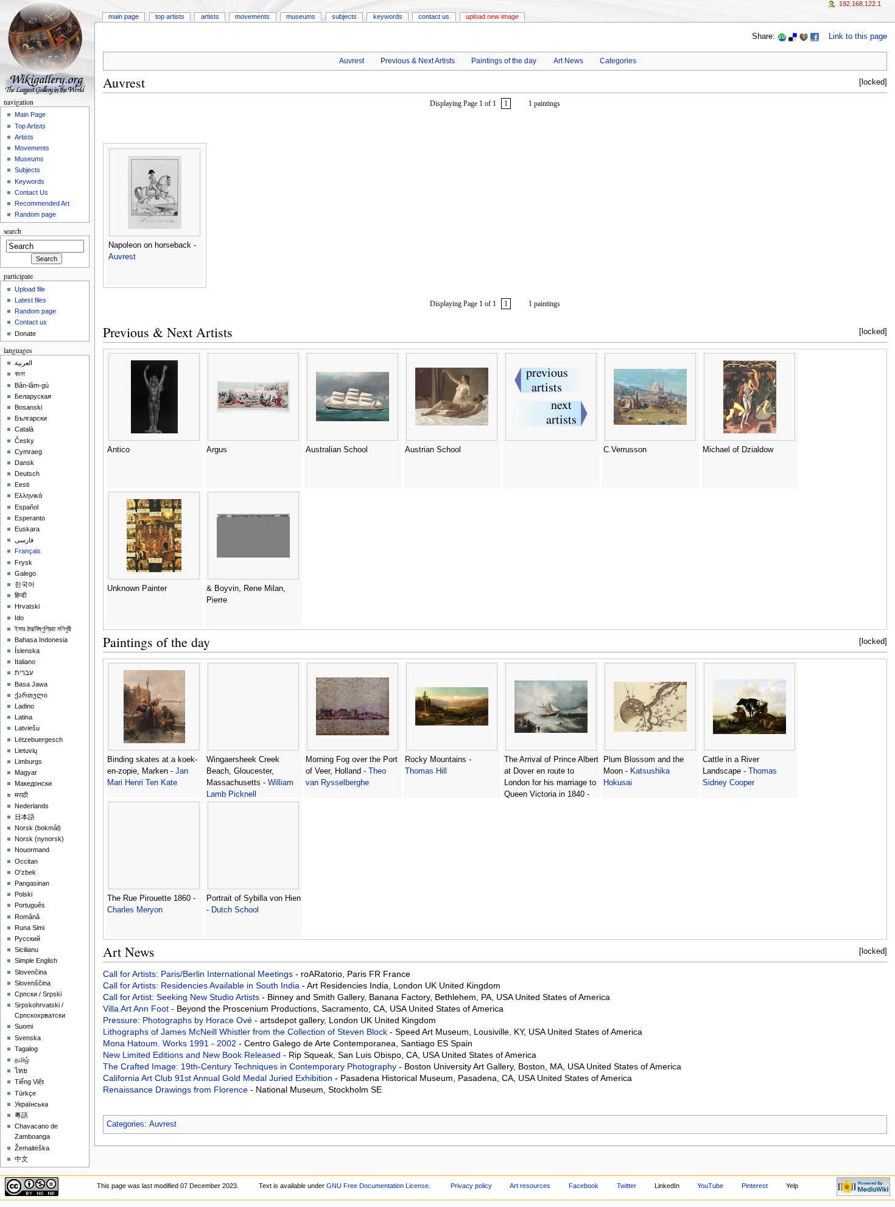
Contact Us (433, 16)
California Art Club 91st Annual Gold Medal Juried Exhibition (219, 1078)
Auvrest (351, 61)
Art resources (530, 1185)
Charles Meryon (135, 910)
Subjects (344, 16)
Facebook (583, 1185)
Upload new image (492, 16)
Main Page (123, 16)
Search (12, 231)
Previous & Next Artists (418, 61)
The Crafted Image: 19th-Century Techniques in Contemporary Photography (251, 1066)
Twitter (626, 1185)
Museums (300, 16)
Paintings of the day (503, 61)
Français (28, 551)
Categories (618, 61)
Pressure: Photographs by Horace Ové (178, 1020)
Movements (252, 16)
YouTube (710, 1185)
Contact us (31, 322)
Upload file (30, 289)
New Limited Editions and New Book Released (193, 1055)
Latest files (30, 300)
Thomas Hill (426, 771)
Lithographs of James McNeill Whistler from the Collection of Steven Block (246, 1032)
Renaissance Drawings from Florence (176, 1089)
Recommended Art (42, 203)
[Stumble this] (781, 36)
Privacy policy (471, 1185)
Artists (210, 16)
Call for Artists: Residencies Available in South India (202, 985)
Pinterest (755, 1185)
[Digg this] (803, 36)
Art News (568, 61)
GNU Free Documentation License (377, 1185)
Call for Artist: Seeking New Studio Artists (182, 997)
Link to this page (858, 36)
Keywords (387, 16)
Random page (35, 214)
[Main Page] (47, 47)
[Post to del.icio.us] (792, 36)
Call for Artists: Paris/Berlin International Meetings (199, 974)
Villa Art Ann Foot (137, 1008)
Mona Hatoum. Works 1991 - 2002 (171, 1043)
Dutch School (235, 910)
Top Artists (169, 16)
